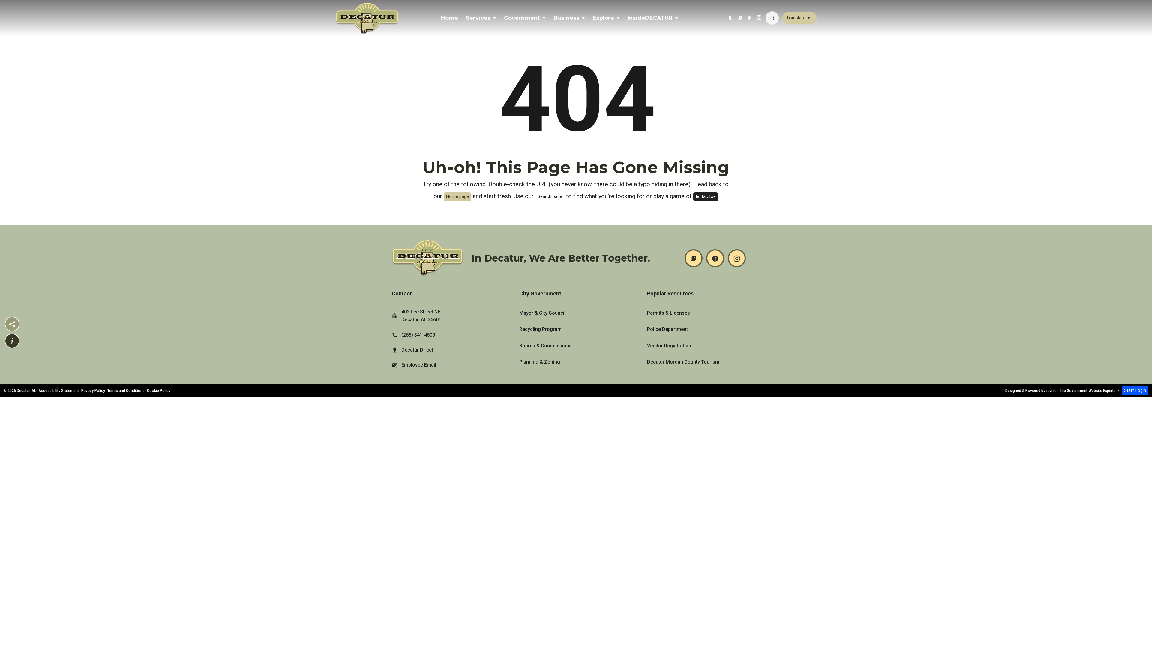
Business (566, 18)
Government (522, 18)
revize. (1052, 390)
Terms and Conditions (126, 390)
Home (449, 18)
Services (478, 18)
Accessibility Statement (58, 390)
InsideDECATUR (650, 18)
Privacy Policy (93, 390)
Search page (550, 196)
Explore (603, 18)
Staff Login (1135, 390)
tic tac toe (706, 196)
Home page (457, 196)
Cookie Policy (158, 390)
